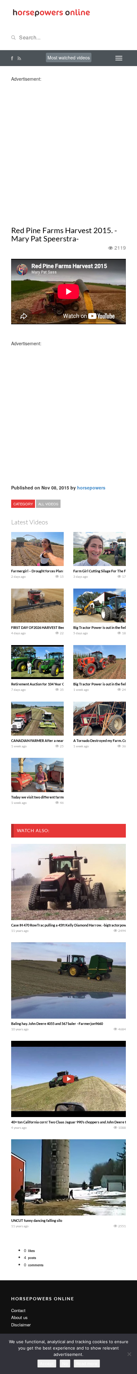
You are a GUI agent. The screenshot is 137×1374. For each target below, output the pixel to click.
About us (19, 1317)
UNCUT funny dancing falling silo (36, 1220)
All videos (48, 503)
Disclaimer (21, 1325)
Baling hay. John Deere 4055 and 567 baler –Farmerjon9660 (57, 1023)
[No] (129, 1354)
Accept (47, 1363)
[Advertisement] (68, 150)
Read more (86, 1363)
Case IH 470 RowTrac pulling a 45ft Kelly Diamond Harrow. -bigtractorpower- (71, 925)
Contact (18, 1310)
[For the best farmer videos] (51, 12)
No (65, 1363)
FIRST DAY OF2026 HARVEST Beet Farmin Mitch (49, 627)
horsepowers (91, 487)
